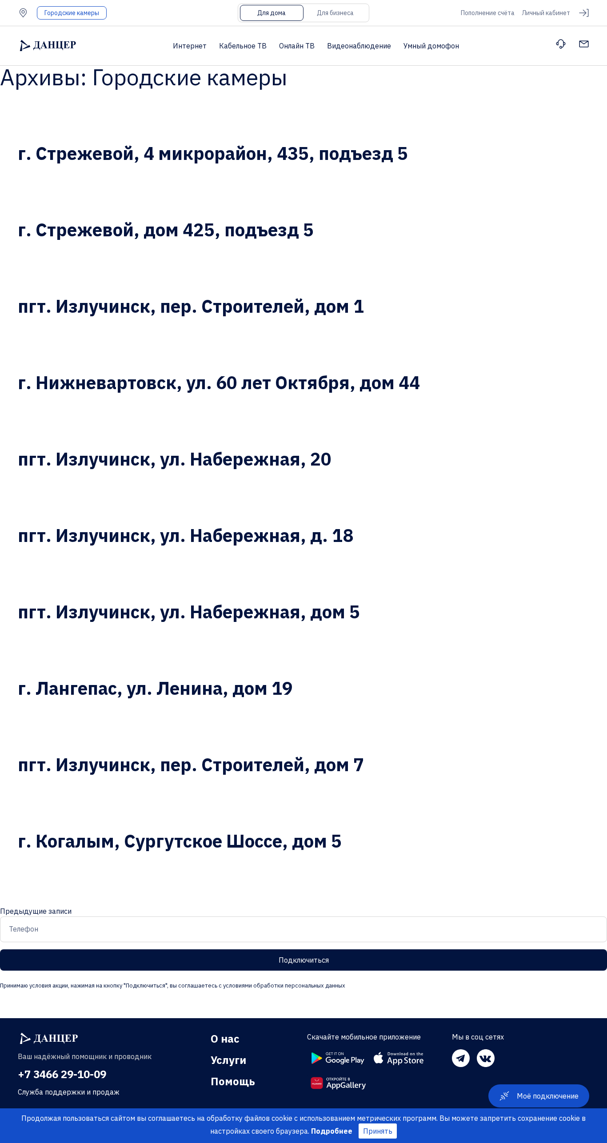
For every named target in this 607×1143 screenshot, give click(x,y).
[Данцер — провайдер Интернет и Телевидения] (49, 1038)
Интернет (190, 45)
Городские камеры (71, 13)
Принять (377, 1131)
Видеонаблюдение (359, 45)
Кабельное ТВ (243, 45)
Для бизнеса (335, 13)
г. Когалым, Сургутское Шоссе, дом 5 (180, 840)
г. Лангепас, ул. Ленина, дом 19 (155, 688)
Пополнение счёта (488, 13)
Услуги (228, 1060)
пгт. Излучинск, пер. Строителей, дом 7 (191, 764)
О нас (225, 1038)
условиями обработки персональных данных (283, 985)
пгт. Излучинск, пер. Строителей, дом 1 (191, 306)
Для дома (271, 13)
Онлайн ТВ (297, 45)
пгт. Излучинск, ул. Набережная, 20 (174, 458)
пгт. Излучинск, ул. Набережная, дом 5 (189, 611)
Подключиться (304, 960)
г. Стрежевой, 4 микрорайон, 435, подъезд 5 (213, 153)
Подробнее (331, 1131)
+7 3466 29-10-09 (62, 1074)
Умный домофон (431, 45)
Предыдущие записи (36, 911)
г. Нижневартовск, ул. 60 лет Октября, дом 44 (219, 382)
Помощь (233, 1081)
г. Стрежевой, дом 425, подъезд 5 (166, 229)
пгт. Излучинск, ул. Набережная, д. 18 (185, 535)
